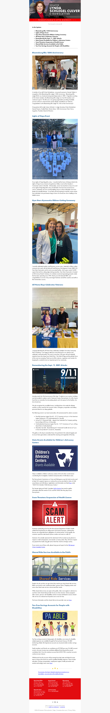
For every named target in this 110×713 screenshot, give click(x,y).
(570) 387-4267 (54, 691)
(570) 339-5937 (54, 685)
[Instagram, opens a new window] (55, 703)
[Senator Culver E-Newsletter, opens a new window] (55, 10)
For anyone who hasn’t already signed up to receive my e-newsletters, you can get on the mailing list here (53, 673)
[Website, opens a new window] (57, 703)
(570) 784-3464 (69, 685)
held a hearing (57, 488)
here (70, 483)
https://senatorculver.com (60, 710)
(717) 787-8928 (40, 685)
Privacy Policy (71, 710)
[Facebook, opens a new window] (53, 703)
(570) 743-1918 (40, 694)
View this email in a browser (54, 24)
